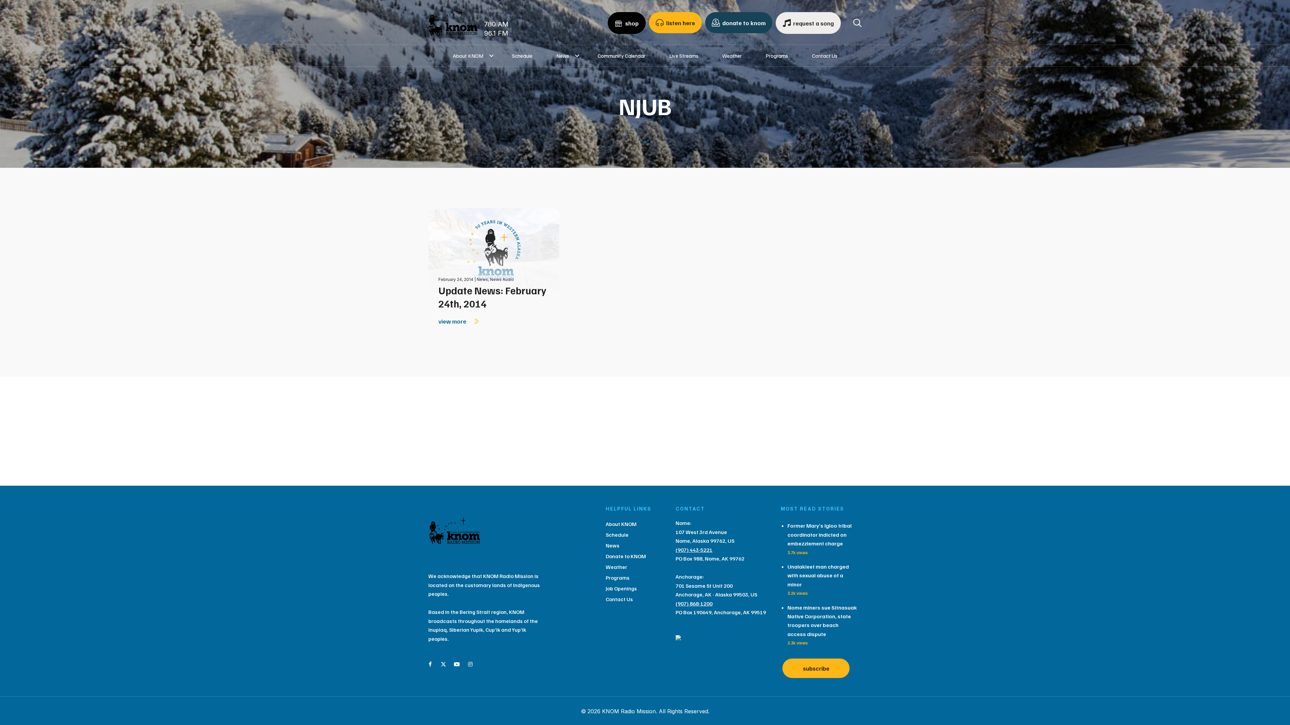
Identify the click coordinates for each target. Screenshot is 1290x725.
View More (453, 321)
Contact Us (824, 55)
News (562, 55)
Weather (732, 55)
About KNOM (468, 55)
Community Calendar (621, 55)
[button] (491, 55)
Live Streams (683, 55)
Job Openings (621, 588)
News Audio (502, 279)
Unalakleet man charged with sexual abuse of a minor (818, 575)
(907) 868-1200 (694, 603)
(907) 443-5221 (694, 549)
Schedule (522, 55)
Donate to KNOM (626, 556)
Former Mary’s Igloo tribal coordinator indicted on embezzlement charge (819, 534)
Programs (777, 55)
